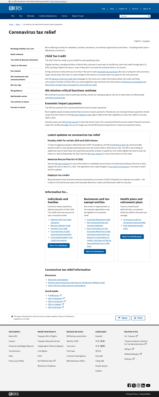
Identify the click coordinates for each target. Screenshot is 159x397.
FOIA (40, 356)
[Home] (15, 7)
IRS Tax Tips (16, 85)
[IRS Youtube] (148, 385)
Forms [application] (64, 16)
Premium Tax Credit (59, 228)
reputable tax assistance (107, 71)
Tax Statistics (14, 351)
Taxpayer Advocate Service (49, 341)
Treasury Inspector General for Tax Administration (135, 342)
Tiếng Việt (99, 361)
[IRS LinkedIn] (143, 385)
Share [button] (124, 318)
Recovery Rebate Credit (81, 114)
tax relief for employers (119, 166)
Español (146, 41)
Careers (12, 341)
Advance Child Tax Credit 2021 (64, 79)
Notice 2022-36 (122, 145)
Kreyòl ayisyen (101, 366)
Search (148, 16)
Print (140, 318)
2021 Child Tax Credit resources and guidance (67, 285)
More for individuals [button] (59, 245)
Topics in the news (19, 65)
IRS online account (70, 122)
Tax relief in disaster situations (24, 60)
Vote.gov (128, 359)
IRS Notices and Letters (77, 336)
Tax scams (71, 346)
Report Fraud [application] (77, 16)
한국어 (98, 351)
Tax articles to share (20, 101)
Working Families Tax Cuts (22, 48)
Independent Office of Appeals (50, 346)
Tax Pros (135, 9)
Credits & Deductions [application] (48, 16)
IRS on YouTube (54, 307)
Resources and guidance (58, 279)
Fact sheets (16, 71)
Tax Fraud (71, 351)
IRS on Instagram (55, 301)
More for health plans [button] (132, 236)
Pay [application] (20, 16)
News (112, 9)
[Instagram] (138, 385)
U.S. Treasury (129, 336)
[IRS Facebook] (129, 385)
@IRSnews (54, 295)
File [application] (12, 16)
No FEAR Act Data (45, 361)
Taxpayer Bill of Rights (47, 336)
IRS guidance (16, 90)
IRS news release (94, 153)
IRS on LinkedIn (54, 304)
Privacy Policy (132, 394)
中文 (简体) (100, 341)
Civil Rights (42, 351)
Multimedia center (19, 96)
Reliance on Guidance (47, 366)
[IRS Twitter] (134, 385)
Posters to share (18, 107)
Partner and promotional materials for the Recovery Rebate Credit (76, 282)
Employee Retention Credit (98, 219)
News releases (17, 54)
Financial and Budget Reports (21, 346)
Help (103, 9)
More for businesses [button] (95, 251)
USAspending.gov (131, 354)
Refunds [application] (30, 16)
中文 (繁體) (100, 346)
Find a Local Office (16, 361)
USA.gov (127, 349)
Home (11, 24)
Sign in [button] (145, 9)
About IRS (13, 336)
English (122, 9)
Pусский (98, 356)
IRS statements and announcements (19, 78)
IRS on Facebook (55, 298)
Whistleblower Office (76, 361)
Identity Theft (73, 341)
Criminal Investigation (76, 356)
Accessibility (145, 394)
